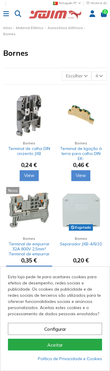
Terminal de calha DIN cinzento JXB (29, 151)
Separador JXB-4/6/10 (81, 244)
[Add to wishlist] (47, 111)
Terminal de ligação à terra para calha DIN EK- (81, 153)
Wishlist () (98, 3)
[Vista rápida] (47, 122)
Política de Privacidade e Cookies (70, 358)
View (29, 175)
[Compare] (47, 100)
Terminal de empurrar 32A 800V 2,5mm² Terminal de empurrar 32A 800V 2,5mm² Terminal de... (29, 253)
